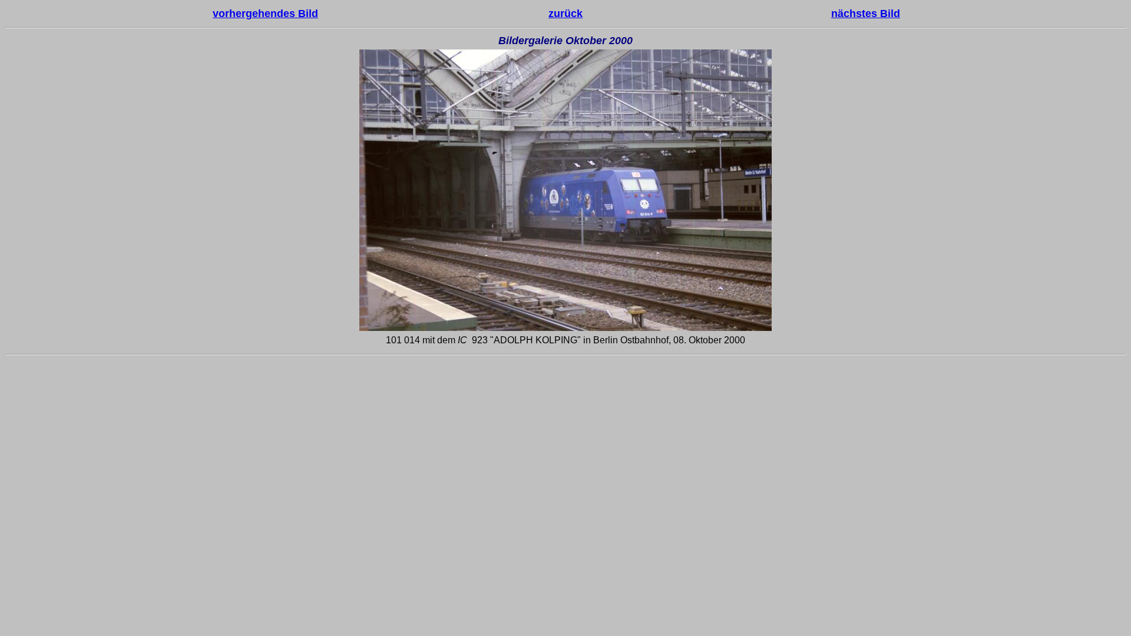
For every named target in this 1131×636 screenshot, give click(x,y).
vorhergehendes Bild (265, 13)
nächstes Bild (865, 13)
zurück (565, 13)
